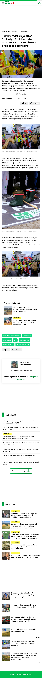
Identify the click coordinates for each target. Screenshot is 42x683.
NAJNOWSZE (11, 415)
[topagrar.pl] (9, 2)
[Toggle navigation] (2, 3)
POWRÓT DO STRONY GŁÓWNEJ (21, 674)
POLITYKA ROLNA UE (8, 344)
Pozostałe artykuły (18, 471)
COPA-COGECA (7, 340)
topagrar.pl (5, 31)
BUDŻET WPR (27, 336)
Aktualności (14, 31)
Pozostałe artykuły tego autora (21, 370)
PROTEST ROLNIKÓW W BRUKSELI (11, 336)
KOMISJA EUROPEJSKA (23, 344)
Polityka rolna (24, 31)
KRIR (15, 340)
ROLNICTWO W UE (24, 340)
